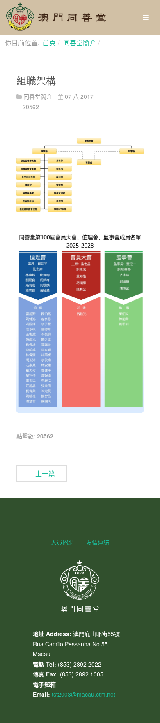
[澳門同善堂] (56, 16)
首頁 (49, 42)
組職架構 (36, 80)
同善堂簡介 (79, 42)
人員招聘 (62, 542)
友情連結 (97, 542)
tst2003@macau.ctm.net (83, 694)
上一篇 (44, 473)
